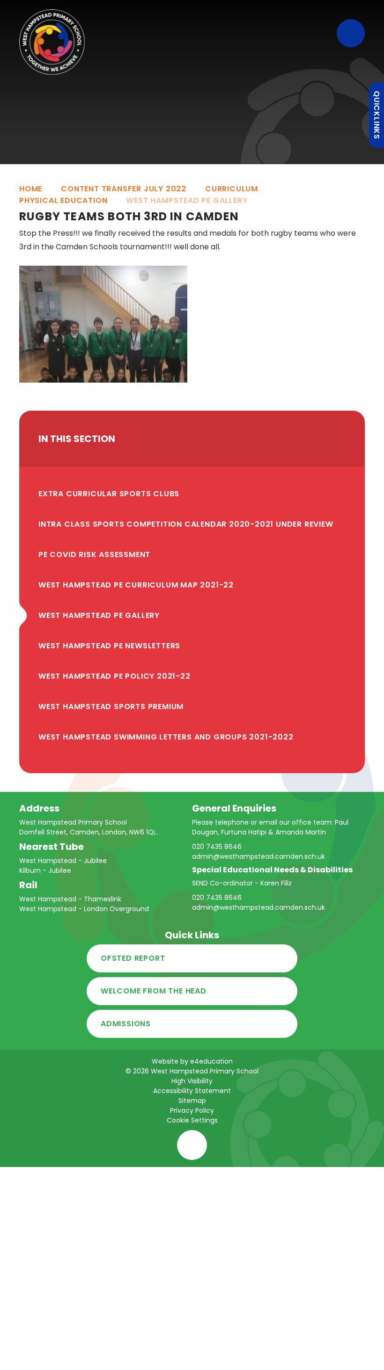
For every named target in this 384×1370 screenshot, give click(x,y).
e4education (211, 1061)
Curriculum (231, 188)
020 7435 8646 (217, 846)
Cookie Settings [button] (192, 1120)
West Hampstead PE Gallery (186, 200)
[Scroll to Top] (192, 1145)
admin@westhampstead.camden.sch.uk (258, 856)
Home (30, 188)
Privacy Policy (192, 1110)
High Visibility (192, 1081)
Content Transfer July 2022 (123, 188)
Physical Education (63, 200)
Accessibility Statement (192, 1090)
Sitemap (192, 1100)
